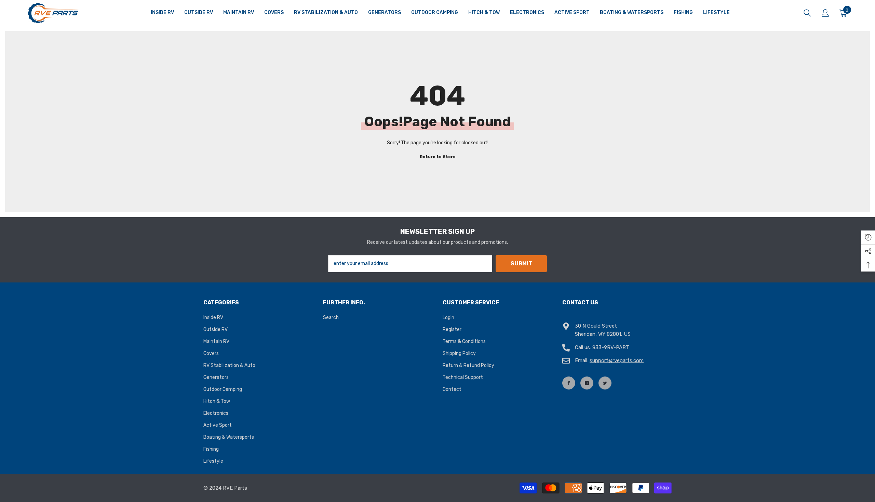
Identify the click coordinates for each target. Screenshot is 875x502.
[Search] (807, 13)
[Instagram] (586, 382)
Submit (521, 263)
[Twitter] (604, 382)
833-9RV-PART (610, 347)
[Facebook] (568, 382)
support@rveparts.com (617, 360)
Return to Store (438, 156)
